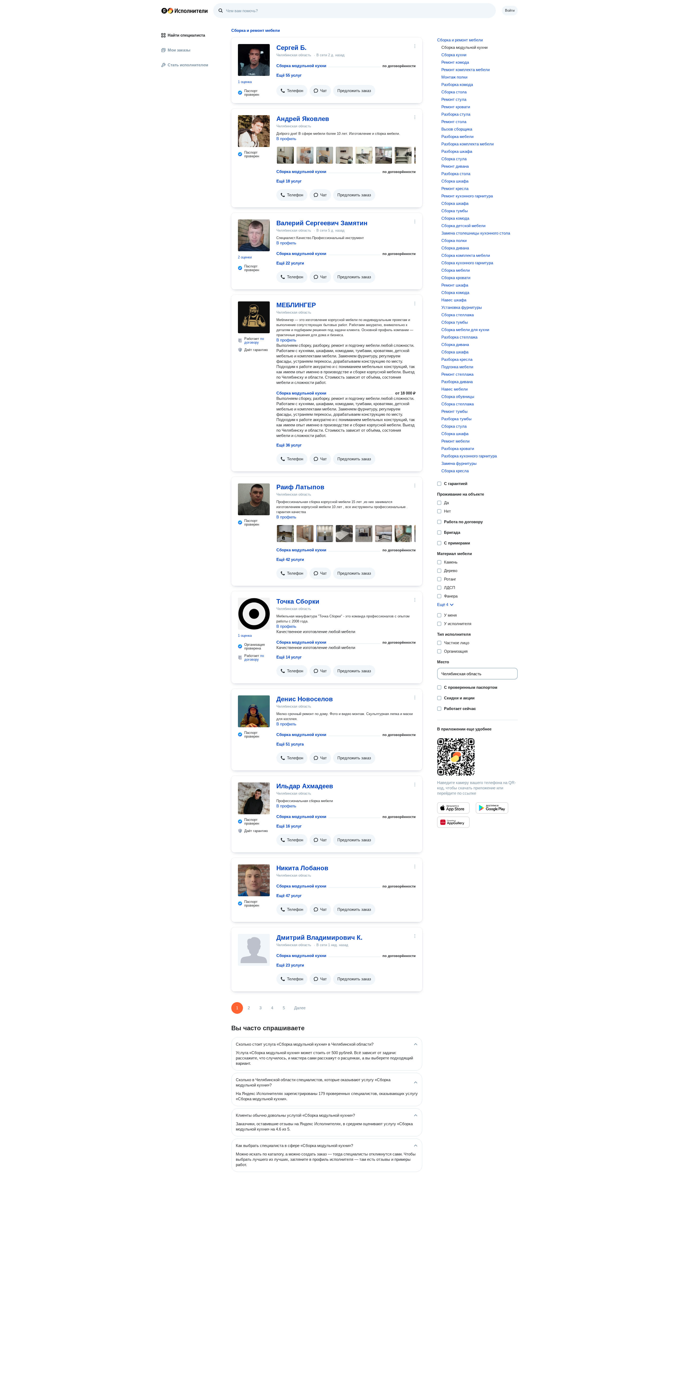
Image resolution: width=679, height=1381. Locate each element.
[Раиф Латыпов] (254, 499)
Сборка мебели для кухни (465, 329)
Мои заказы (179, 50)
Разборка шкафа (456, 151)
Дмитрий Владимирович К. (319, 937)
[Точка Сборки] (254, 614)
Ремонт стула (453, 99)
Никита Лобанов (302, 868)
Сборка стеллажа (457, 315)
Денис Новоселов (304, 699)
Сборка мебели (455, 270)
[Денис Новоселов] (254, 711)
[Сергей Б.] (254, 60)
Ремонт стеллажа (457, 374)
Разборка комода (457, 84)
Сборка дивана (455, 248)
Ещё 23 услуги (290, 965)
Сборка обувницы (457, 396)
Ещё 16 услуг (289, 826)
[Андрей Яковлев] (254, 131)
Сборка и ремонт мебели (460, 40)
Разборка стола (455, 173)
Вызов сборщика (456, 129)
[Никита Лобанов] (254, 880)
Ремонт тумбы (454, 411)
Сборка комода (455, 218)
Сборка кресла (455, 471)
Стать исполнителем (188, 65)
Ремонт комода (455, 62)
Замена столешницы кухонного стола (475, 233)
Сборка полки (454, 240)
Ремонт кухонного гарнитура (467, 196)
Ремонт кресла (454, 188)
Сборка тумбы (454, 211)
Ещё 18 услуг (289, 181)
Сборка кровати (455, 277)
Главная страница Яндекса (164, 11)
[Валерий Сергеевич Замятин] (254, 235)
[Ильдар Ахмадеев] (254, 798)
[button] (291, 91)
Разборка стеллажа (459, 337)
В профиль (286, 138)
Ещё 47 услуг (289, 895)
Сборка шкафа (454, 181)
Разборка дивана (457, 381)
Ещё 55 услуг (289, 75)
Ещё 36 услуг (289, 445)
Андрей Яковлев (302, 118)
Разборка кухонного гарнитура (469, 456)
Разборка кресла (456, 359)
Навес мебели (454, 389)
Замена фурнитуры (459, 463)
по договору (254, 340)
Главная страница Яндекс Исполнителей (184, 11)
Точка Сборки (297, 601)
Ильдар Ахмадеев (304, 786)
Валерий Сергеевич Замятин (322, 223)
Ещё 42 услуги (290, 559)
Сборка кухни (453, 55)
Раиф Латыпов (300, 487)
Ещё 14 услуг (289, 657)
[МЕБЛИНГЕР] (254, 317)
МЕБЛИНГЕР (296, 305)
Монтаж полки (454, 77)
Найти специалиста (186, 35)
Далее (300, 1008)
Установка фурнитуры (461, 307)
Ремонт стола (453, 121)
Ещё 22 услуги (290, 263)
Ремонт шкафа (454, 285)
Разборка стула (455, 114)
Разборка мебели (457, 136)
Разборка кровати (457, 448)
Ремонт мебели (455, 441)
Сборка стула (454, 159)
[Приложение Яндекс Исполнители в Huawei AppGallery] (453, 822)
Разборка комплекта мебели (467, 144)
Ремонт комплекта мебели (465, 69)
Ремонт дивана (455, 166)
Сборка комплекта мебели (465, 255)
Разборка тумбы (456, 419)
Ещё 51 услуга (290, 744)
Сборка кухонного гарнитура (467, 263)
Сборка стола (454, 92)
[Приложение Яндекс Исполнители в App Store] (453, 807)
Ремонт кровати (455, 107)
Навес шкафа (453, 300)
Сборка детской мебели (463, 225)
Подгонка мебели (457, 367)
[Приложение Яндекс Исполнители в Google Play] (492, 807)
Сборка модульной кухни (301, 65)
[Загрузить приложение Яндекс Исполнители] (477, 757)
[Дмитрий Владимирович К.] (254, 950)
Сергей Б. (291, 47)
